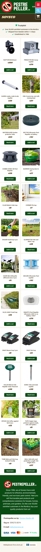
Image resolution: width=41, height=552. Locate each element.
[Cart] (38, 16)
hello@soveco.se (16, 527)
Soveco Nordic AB (27, 518)
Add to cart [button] (10, 70)
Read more (10, 106)
